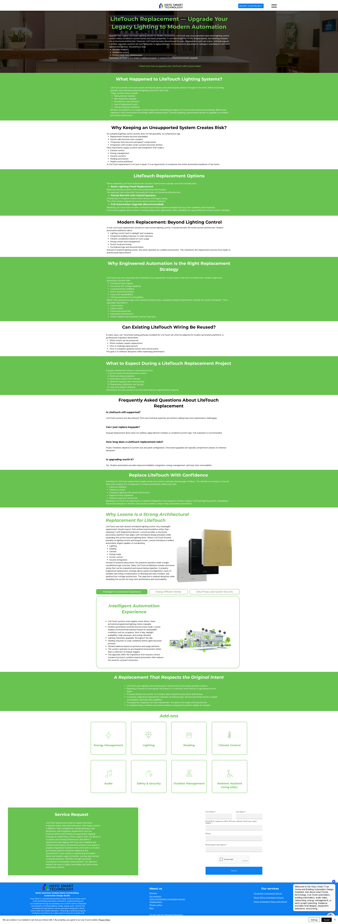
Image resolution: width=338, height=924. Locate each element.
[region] (108, 738)
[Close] (334, 920)
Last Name (240, 812)
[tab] (121, 591)
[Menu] (274, 6)
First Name (210, 812)
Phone (208, 833)
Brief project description (216, 845)
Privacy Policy (104, 919)
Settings (314, 919)
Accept (326, 919)
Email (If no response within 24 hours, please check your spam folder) (231, 822)
